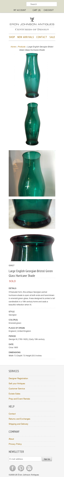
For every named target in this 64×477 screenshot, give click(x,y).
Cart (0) (37, 10)
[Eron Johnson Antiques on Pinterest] (21, 471)
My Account (20, 10)
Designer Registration (18, 378)
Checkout (49, 10)
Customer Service (17, 388)
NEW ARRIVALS (25, 37)
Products (21, 46)
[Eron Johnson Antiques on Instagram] (29, 471)
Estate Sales (14, 393)
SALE (52, 37)
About (11, 438)
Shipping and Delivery (18, 423)
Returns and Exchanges (19, 418)
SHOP (12, 37)
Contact (12, 413)
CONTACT (41, 37)
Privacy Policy (15, 443)
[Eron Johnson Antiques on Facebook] (13, 471)
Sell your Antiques (17, 383)
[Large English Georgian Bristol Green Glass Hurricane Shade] (32, 75)
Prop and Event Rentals (19, 398)
